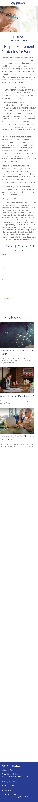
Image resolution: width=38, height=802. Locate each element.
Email (4, 267)
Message (5, 279)
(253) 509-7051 (12, 785)
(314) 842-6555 (12, 774)
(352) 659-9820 (12, 794)
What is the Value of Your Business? (17, 396)
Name (4, 254)
